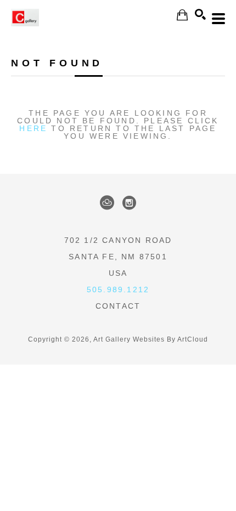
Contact (118, 306)
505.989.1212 (118, 289)
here (33, 128)
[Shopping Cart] (182, 15)
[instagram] (129, 203)
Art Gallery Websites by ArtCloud (150, 339)
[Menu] (218, 18)
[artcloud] (107, 203)
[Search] (200, 14)
